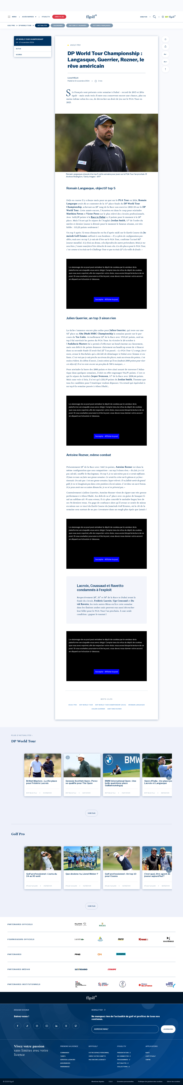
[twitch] (75, 1026)
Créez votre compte (97, 1056)
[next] (169, 777)
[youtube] (46, 1026)
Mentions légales (98, 1081)
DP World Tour (25, 25)
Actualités (42, 25)
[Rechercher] (154, 16)
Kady (148, 1052)
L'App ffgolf (151, 1056)
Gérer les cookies (173, 1081)
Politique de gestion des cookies (150, 1081)
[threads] (66, 1026)
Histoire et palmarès (77, 25)
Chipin (148, 1059)
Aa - (165, 54)
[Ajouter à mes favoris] (165, 39)
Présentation (123, 1052)
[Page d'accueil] (91, 16)
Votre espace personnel (99, 1052)
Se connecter (123, 1056)
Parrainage (65, 1066)
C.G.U (110, 1081)
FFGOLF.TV (46, 16)
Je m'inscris (168, 1029)
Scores (19, 54)
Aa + (165, 61)
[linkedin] (56, 1026)
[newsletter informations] (105, 1010)
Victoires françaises (101, 25)
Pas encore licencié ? (97, 1059)
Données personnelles (125, 1081)
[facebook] (17, 1026)
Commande (64, 1052)
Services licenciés (67, 1059)
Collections (122, 1066)
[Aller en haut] (165, 69)
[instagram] (37, 1026)
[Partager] (165, 47)
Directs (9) (59, 16)
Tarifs (62, 1056)
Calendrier (57, 25)
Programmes (122, 1059)
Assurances (65, 1063)
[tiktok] (27, 1026)
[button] (12, 16)
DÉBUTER (143, 17)
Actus (18, 48)
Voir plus (91, 813)
